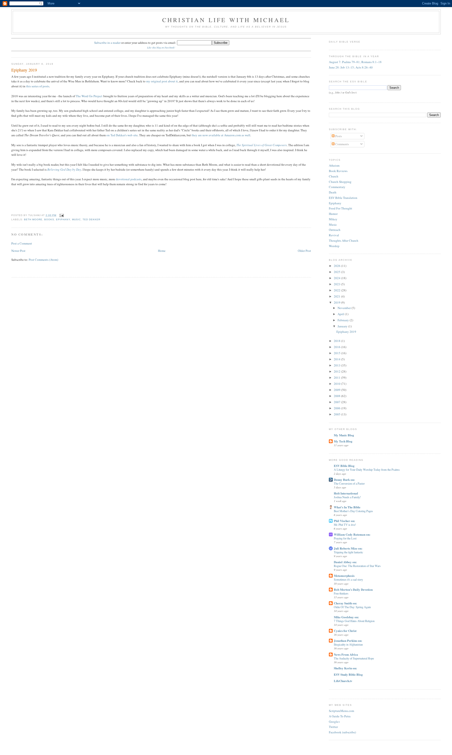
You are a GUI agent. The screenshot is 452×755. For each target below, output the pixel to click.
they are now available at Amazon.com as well (221, 135)
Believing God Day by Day (64, 169)
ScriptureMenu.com (341, 711)
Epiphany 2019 (24, 70)
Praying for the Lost (345, 538)
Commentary (337, 187)
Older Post (304, 251)
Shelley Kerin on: (345, 668)
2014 (337, 359)
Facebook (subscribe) (342, 732)
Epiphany (63, 219)
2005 (337, 414)
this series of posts (37, 86)
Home (161, 251)
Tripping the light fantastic (348, 552)
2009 (337, 390)
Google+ (334, 721)
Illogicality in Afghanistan (348, 644)
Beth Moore (33, 219)
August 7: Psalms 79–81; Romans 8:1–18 (355, 62)
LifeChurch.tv (343, 681)
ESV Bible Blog (344, 465)
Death (332, 192)
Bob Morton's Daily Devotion (353, 589)
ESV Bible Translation (343, 198)
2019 (337, 302)
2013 (337, 365)
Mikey (333, 219)
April (341, 314)
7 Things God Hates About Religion (354, 621)
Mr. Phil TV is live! (345, 524)
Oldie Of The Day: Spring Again (352, 607)
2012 (337, 371)
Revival (334, 235)
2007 (337, 402)
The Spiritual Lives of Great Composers (261, 145)
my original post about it (162, 81)
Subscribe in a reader (107, 42)
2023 (337, 284)
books (49, 219)
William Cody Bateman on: (352, 534)
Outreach (334, 230)
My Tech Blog (343, 441)
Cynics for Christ (345, 630)
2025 (337, 272)
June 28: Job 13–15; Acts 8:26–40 (351, 67)
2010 (337, 384)
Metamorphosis (344, 575)
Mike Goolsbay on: (346, 617)
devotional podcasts (128, 179)
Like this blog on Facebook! (161, 47)
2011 (337, 377)
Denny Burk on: (344, 479)
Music (333, 224)
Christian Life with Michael (226, 20)
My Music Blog (344, 435)
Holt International (346, 493)
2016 (337, 347)
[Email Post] (61, 215)
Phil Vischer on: (344, 520)
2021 (337, 296)
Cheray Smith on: (345, 603)
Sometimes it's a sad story (348, 579)
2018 (337, 341)
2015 (337, 353)
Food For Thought (340, 208)
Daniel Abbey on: (345, 562)
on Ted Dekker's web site (122, 135)
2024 (337, 278)
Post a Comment (21, 243)
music (76, 219)
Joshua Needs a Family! (347, 497)
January (343, 326)
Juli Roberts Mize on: (348, 548)
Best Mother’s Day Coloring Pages (353, 511)
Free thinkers (341, 593)
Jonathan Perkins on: (348, 640)
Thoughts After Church (343, 240)
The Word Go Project (89, 96)
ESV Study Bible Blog (348, 674)
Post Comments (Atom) (43, 259)
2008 (337, 396)
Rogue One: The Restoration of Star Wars (357, 566)
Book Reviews (338, 171)
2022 (337, 290)
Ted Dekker (91, 219)
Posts (338, 136)
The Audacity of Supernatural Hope (354, 658)
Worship (334, 246)
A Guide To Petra (340, 716)
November (344, 308)
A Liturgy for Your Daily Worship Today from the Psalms (367, 469)
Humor (333, 214)
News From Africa (346, 654)
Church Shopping (340, 182)
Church (333, 176)
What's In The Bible (347, 507)
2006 (337, 408)
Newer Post (18, 251)
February (344, 320)
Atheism (334, 165)
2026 (337, 266)
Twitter (333, 727)
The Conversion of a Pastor (349, 483)
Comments (342, 144)
